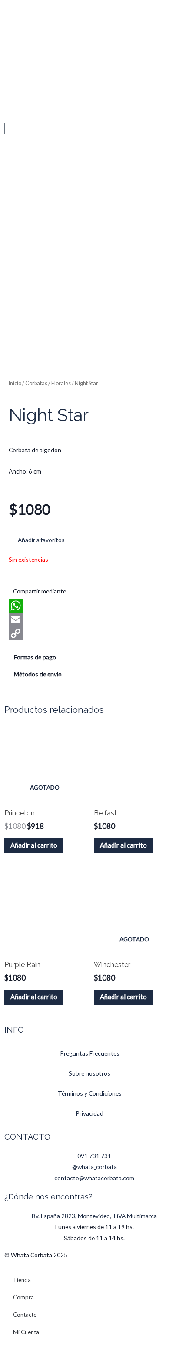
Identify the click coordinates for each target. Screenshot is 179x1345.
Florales (61, 383)
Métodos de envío (38, 674)
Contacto (25, 1314)
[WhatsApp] (89, 606)
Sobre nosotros (89, 1073)
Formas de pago (35, 657)
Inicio (15, 383)
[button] (37, 539)
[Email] (89, 619)
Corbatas (36, 383)
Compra (23, 1297)
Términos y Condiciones (90, 1093)
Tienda (22, 1279)
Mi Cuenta (26, 1331)
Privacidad (89, 1113)
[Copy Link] (89, 633)
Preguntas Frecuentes (89, 1053)
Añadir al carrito (33, 845)
